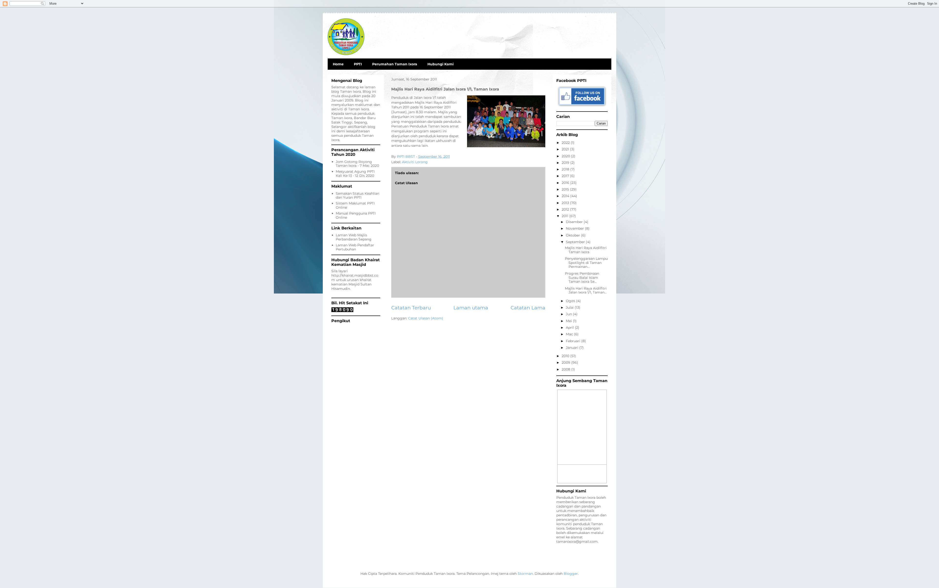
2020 (566, 156)
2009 (566, 362)
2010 (566, 356)
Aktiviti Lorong (415, 162)
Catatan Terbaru (411, 308)
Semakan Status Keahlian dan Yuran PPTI (357, 195)
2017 (566, 176)
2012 (566, 209)
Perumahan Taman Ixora (394, 64)
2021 (566, 149)
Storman (525, 573)
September (576, 242)
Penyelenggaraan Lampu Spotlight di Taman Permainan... (586, 262)
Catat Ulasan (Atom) (425, 318)
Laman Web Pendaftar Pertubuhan (355, 247)
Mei (569, 321)
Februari (573, 341)
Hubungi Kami (440, 64)
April (570, 327)
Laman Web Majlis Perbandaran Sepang (353, 237)
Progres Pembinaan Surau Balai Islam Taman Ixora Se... (582, 277)
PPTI (358, 64)
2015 (566, 189)
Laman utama (470, 308)
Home (338, 64)
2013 (566, 203)
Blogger (571, 573)
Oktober (573, 235)
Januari (572, 347)
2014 (566, 196)
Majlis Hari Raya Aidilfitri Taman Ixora (586, 250)
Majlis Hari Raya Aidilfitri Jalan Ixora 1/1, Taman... (586, 290)
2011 (565, 216)
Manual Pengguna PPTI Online (356, 215)
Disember (575, 222)
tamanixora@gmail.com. (577, 541)
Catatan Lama (528, 308)
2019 (566, 162)
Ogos (571, 301)
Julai (570, 307)
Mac (570, 334)
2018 (566, 169)
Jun (569, 314)
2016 (566, 183)
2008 (566, 369)
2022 (566, 142)
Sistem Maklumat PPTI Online (355, 205)
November (575, 228)
